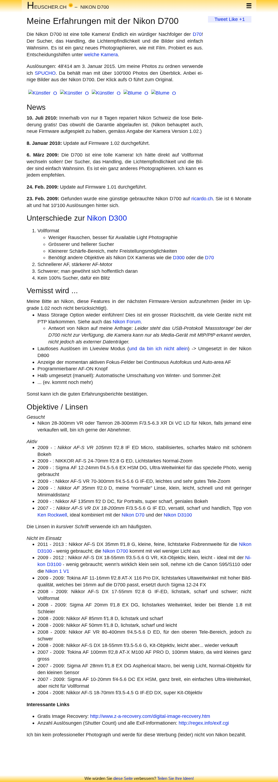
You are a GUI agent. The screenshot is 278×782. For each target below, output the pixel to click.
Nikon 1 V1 (57, 571)
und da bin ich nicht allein (158, 348)
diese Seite (123, 778)
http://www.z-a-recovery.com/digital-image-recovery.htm (150, 716)
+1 (242, 19)
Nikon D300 (107, 218)
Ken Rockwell (52, 515)
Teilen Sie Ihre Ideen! (175, 778)
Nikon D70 (133, 515)
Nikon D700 (94, 7)
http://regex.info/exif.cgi (204, 723)
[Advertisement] (229, 104)
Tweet (221, 19)
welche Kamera (101, 54)
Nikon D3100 (178, 515)
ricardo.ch (202, 198)
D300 (179, 257)
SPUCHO (45, 73)
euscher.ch (47, 6)
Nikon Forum (127, 321)
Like (233, 19)
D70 (197, 34)
